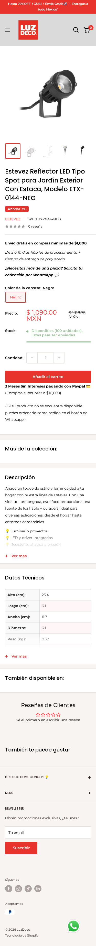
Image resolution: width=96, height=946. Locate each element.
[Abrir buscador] (76, 30)
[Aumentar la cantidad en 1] (59, 357)
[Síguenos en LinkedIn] (37, 888)
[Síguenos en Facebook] (8, 888)
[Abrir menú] (7, 30)
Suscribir (21, 847)
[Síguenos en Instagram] (18, 888)
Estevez (12, 219)
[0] (86, 30)
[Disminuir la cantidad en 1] (32, 357)
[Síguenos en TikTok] (28, 888)
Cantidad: (14, 358)
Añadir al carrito (48, 376)
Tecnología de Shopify (22, 935)
